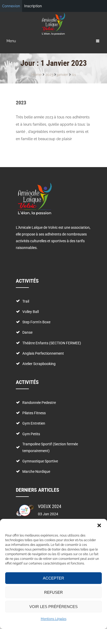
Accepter (53, 578)
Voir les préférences (53, 606)
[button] (99, 525)
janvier (62, 75)
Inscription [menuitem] (33, 6)
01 (74, 75)
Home (36, 75)
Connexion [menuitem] (11, 6)
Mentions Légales (53, 619)
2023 (49, 75)
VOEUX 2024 (49, 506)
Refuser (53, 592)
